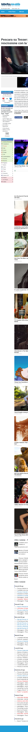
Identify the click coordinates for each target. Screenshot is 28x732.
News (19, 110)
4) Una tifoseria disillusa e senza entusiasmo (6, 130)
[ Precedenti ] (7, 102)
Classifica (4, 139)
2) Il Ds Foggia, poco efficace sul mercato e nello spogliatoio (7, 120)
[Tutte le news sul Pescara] (10, 4)
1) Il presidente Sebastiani (6, 116)
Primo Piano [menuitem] (12, 11)
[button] (7, 133)
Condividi (19, 117)
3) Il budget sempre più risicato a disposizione (7, 125)
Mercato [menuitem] (21, 11)
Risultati (7, 136)
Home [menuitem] (3, 11)
